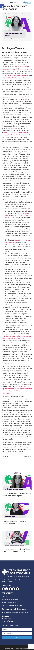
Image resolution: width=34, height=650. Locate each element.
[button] (13, 2)
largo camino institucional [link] (20, 97)
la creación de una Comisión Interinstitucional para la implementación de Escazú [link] (17, 336)
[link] (2, 6)
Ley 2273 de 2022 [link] (9, 78)
